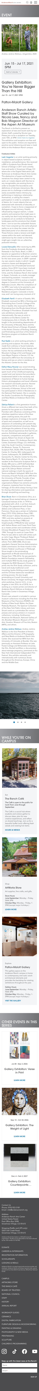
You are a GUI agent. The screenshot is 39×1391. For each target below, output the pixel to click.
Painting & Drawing (11, 1328)
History (5, 1302)
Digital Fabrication (11, 1320)
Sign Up (34, 1377)
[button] (14, 722)
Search (27, 2)
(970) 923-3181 (14, 1207)
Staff (4, 1298)
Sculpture (7, 1340)
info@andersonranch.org (17, 1210)
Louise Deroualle (9, 247)
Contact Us (23, 2)
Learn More (11, 910)
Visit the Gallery (13, 1001)
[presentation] (2, 695)
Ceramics (6, 1316)
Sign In (31, 2)
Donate (5, 1247)
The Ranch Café (9, 1286)
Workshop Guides (10, 1313)
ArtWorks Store (10, 1282)
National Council (11, 1294)
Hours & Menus (12, 830)
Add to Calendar (12, 72)
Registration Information (15, 1255)
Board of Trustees (11, 1290)
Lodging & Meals (10, 1263)
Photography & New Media (15, 1332)
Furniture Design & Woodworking (19, 1324)
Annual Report (9, 1306)
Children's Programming (14, 1344)
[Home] (11, 2)
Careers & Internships (12, 1251)
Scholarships (8, 1259)
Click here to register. (26, 138)
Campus (5, 1278)
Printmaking (8, 1336)
